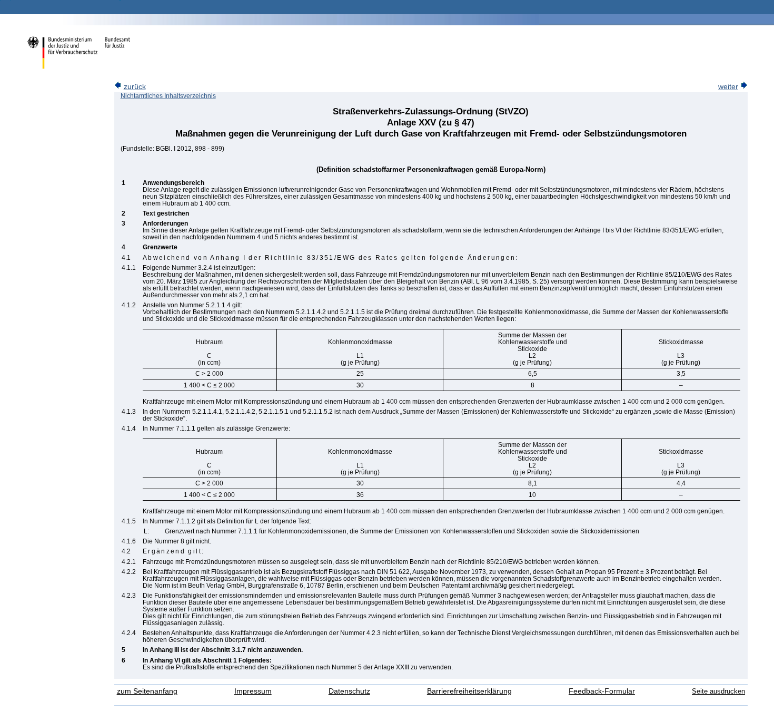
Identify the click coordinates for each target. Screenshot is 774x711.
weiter (728, 87)
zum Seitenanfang (147, 691)
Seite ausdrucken (718, 691)
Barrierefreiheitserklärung (469, 691)
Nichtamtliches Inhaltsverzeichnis (168, 96)
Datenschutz (349, 691)
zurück (135, 87)
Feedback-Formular (602, 691)
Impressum (253, 691)
